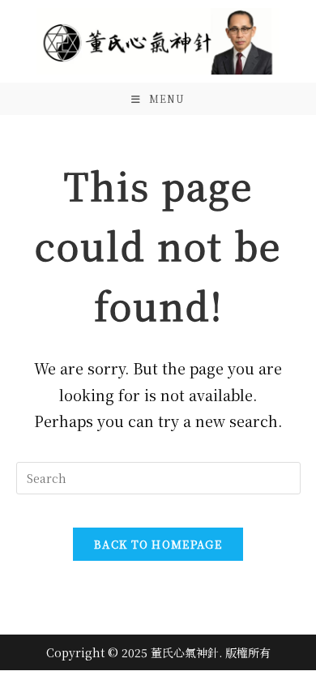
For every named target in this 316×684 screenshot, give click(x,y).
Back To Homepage (158, 544)
